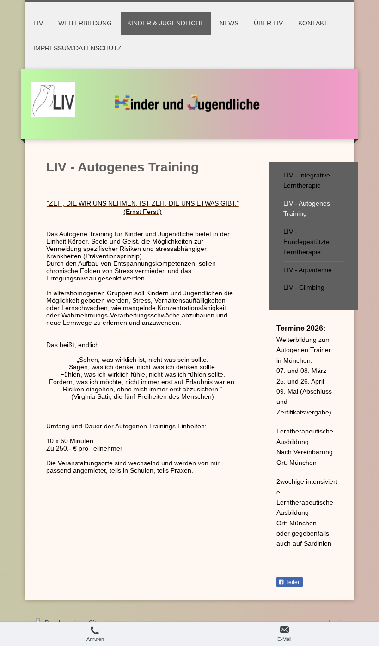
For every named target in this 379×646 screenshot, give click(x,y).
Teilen (292, 582)
